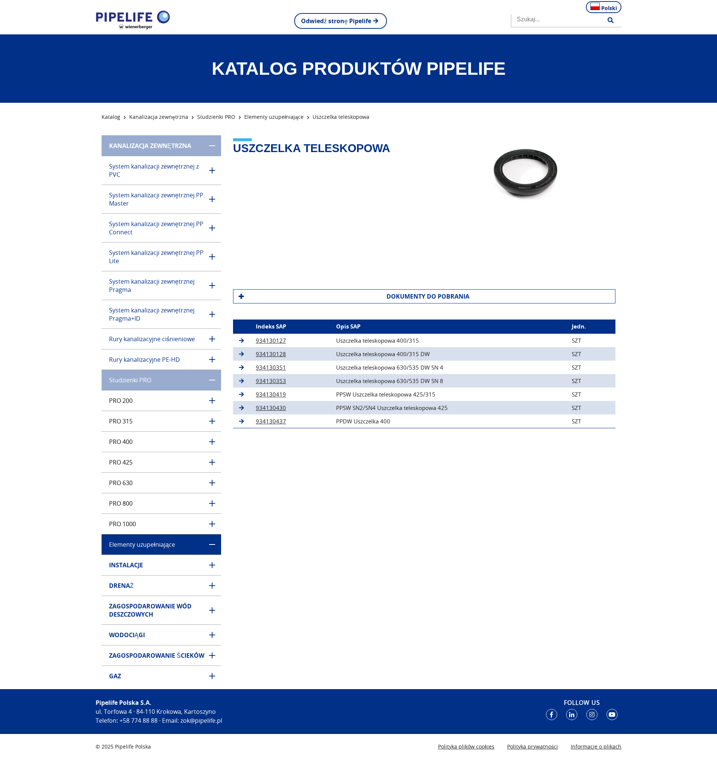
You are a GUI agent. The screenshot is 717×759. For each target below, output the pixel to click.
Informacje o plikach (596, 746)
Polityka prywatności (532, 746)
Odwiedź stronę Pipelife (336, 21)
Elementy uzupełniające (274, 116)
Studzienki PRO (216, 116)
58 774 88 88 (140, 720)
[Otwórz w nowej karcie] (551, 714)
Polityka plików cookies (466, 746)
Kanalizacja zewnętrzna (158, 116)
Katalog (111, 116)
